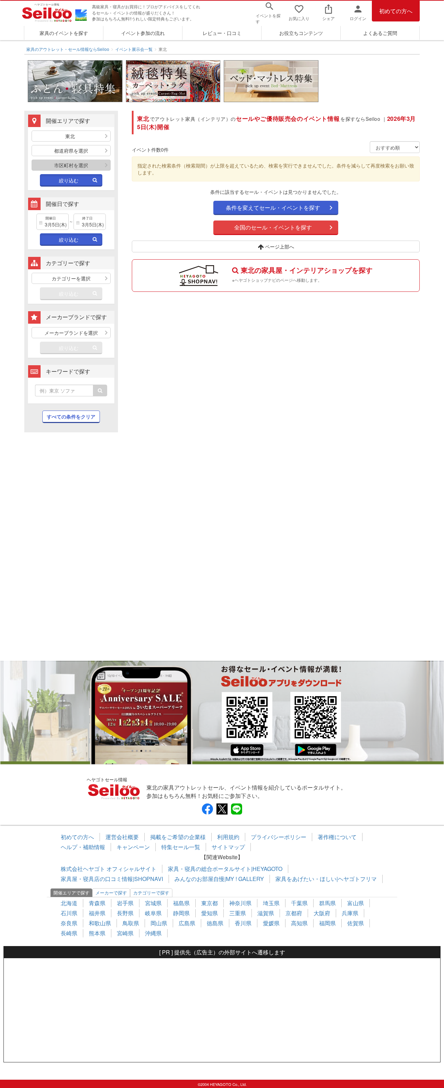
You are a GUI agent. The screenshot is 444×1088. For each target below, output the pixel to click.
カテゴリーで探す (151, 892)
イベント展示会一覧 (134, 49)
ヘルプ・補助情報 (83, 847)
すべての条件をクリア (71, 416)
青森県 (97, 903)
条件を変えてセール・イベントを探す (273, 208)
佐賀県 (355, 923)
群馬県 (327, 903)
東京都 (209, 903)
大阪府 (322, 913)
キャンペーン (133, 847)
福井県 (97, 913)
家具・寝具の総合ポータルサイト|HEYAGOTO (225, 869)
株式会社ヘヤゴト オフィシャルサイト (108, 869)
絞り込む (68, 180)
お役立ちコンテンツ (301, 32)
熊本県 (97, 933)
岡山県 (159, 923)
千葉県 (299, 903)
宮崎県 (125, 933)
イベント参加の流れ (143, 32)
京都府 (293, 913)
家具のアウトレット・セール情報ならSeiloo (67, 49)
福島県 (181, 903)
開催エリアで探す (71, 892)
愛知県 (209, 913)
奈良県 (69, 923)
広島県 (187, 923)
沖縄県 (153, 933)
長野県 (125, 913)
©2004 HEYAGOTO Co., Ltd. (222, 1084)
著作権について (337, 837)
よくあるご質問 (380, 32)
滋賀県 (265, 913)
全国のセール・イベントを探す (273, 227)
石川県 (69, 913)
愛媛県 (271, 923)
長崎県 (69, 933)
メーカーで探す (111, 892)
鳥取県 (130, 923)
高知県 (299, 923)
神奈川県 (240, 903)
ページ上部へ (279, 246)
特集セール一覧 (180, 847)
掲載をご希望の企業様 (178, 837)
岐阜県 (153, 913)
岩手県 (125, 903)
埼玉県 (271, 903)
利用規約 (228, 837)
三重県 (237, 913)
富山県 (355, 903)
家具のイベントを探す (64, 32)
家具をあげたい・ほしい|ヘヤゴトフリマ (326, 879)
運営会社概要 (122, 837)
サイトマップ (228, 847)
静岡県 (181, 913)
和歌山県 (100, 923)
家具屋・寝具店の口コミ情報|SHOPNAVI (112, 879)
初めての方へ (395, 11)
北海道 (69, 903)
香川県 (243, 923)
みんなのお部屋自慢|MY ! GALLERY (219, 879)
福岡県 (327, 923)
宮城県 (153, 903)
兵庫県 (350, 913)
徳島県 (215, 923)
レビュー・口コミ (222, 32)
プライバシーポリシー (278, 837)
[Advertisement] (71, 550)
